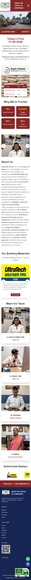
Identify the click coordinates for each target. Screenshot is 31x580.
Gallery (4, 535)
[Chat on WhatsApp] (28, 559)
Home (3, 525)
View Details (15, 294)
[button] (27, 69)
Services (4, 533)
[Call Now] (28, 564)
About (3, 528)
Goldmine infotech (19, 578)
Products (4, 530)
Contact (4, 537)
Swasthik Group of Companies (19, 5)
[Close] (29, 569)
